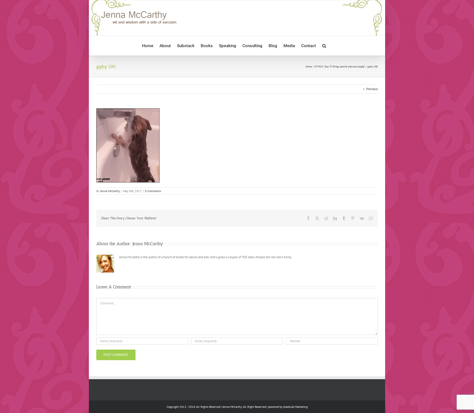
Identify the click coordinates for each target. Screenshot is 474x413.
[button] (324, 46)
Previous (372, 89)
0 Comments (153, 191)
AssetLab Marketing (295, 407)
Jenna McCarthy (110, 191)
